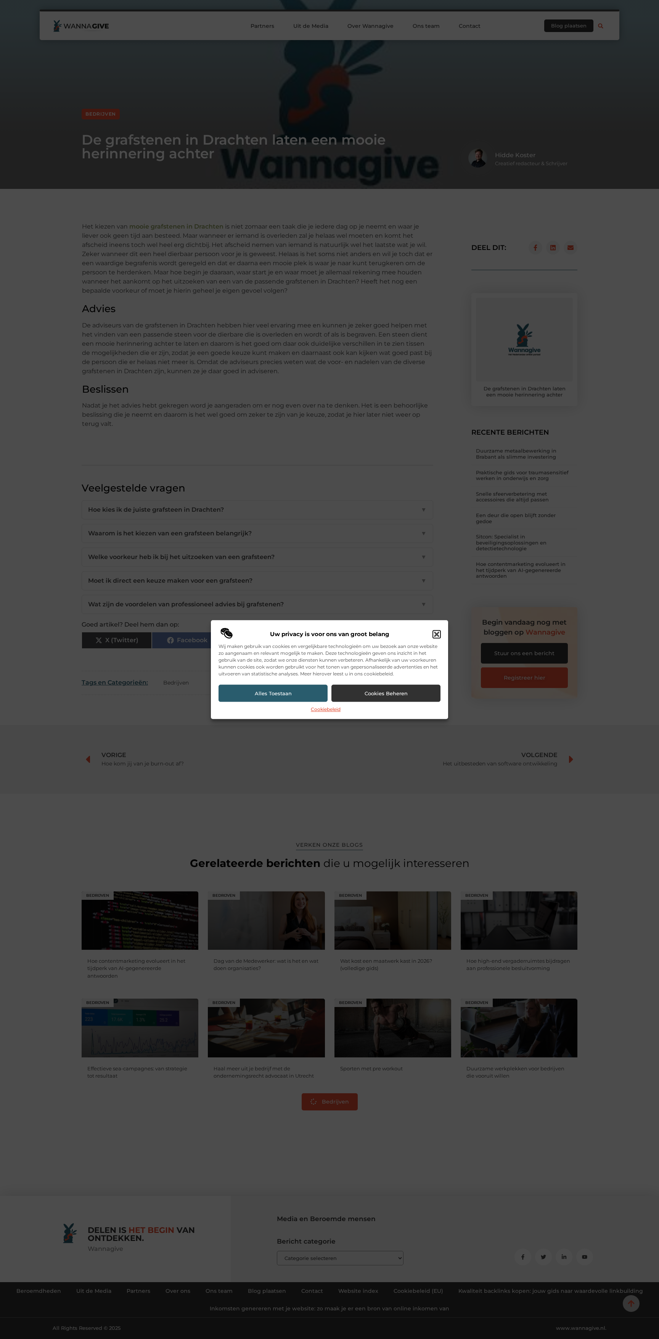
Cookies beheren (386, 693)
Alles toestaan (273, 693)
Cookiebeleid (326, 709)
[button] (436, 634)
